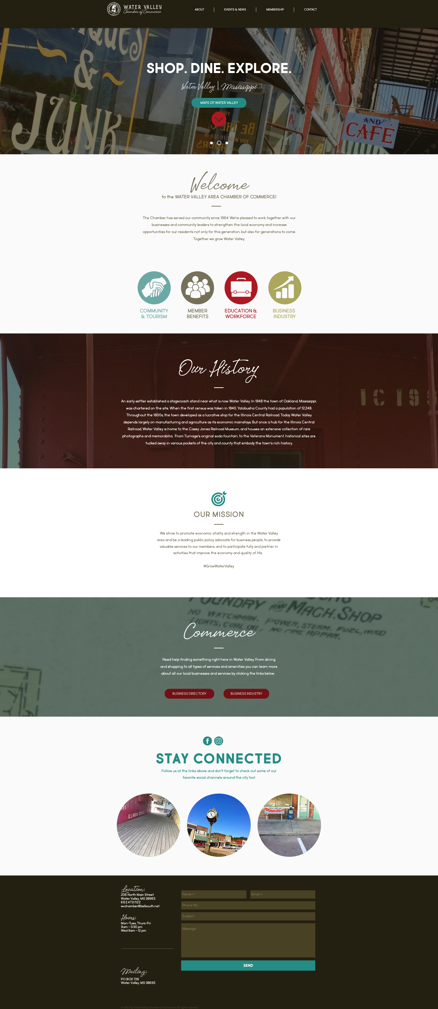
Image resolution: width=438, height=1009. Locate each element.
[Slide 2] (218, 143)
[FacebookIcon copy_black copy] (207, 740)
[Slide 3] (226, 143)
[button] (199, 9)
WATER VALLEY (143, 8)
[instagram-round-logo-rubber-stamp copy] (218, 740)
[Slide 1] (211, 143)
